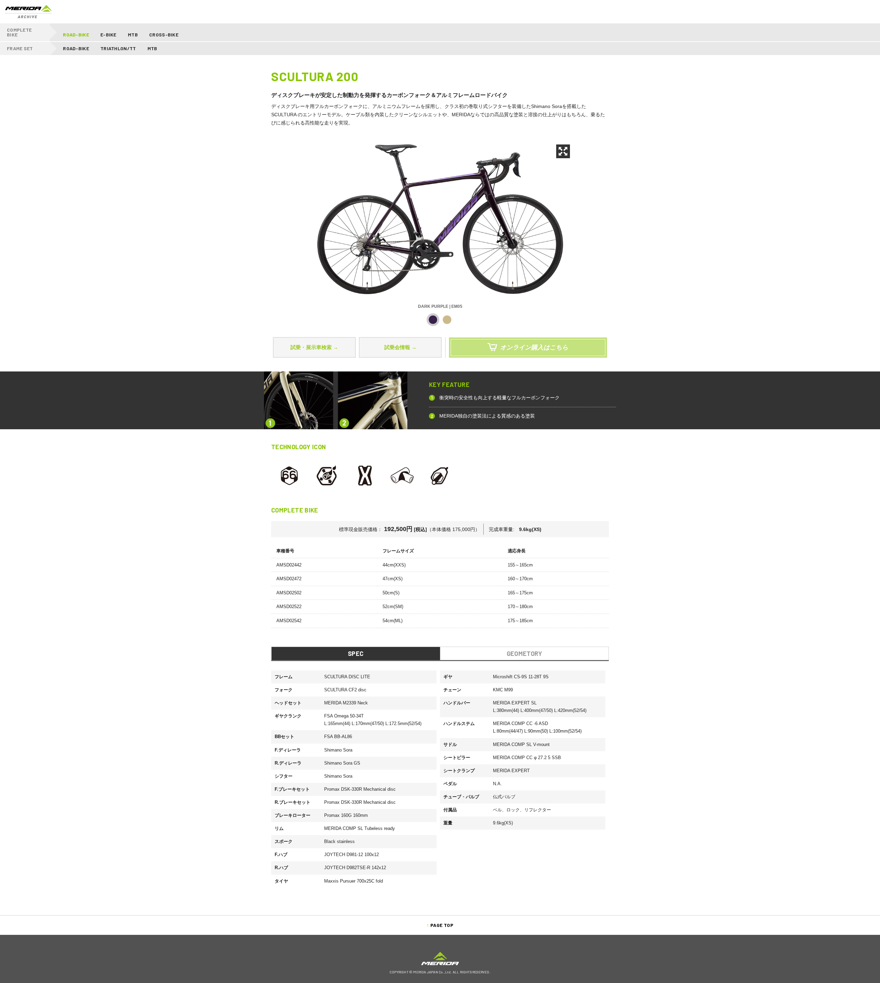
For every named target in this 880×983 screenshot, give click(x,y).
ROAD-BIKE (76, 34)
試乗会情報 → (400, 347)
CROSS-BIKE (163, 34)
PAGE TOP (441, 925)
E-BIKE (108, 34)
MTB (133, 34)
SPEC (355, 653)
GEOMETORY (524, 653)
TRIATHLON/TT (118, 48)
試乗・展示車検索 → (314, 347)
